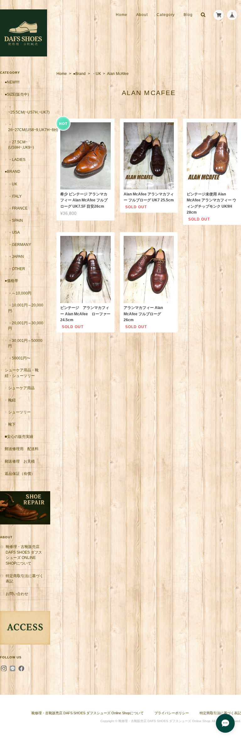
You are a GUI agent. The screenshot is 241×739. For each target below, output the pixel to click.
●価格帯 (11, 281)
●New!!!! (12, 82)
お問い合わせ (17, 594)
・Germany (19, 244)
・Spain (15, 220)
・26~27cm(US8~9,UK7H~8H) (29, 127)
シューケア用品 (21, 388)
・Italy (15, 196)
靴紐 (12, 400)
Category (166, 15)
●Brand (79, 74)
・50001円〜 (19, 358)
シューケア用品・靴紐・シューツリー (22, 373)
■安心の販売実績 (19, 436)
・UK (96, 74)
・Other (16, 269)
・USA (14, 232)
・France (18, 208)
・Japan (16, 256)
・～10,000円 (19, 293)
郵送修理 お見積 (20, 461)
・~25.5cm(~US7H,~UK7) (29, 109)
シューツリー (19, 412)
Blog (188, 15)
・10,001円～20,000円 (25, 308)
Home (121, 15)
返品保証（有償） (20, 473)
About (142, 15)
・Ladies (16, 159)
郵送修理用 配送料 (22, 449)
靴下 (12, 424)
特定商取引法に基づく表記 (24, 578)
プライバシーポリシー (171, 713)
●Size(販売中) (17, 94)
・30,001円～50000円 (25, 343)
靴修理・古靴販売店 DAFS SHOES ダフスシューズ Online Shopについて (24, 555)
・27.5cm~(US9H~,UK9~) (21, 145)
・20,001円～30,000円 (25, 326)
